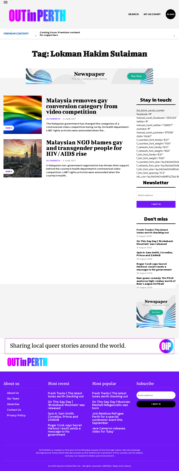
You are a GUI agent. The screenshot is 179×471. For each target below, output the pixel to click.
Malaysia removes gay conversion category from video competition (82, 106)
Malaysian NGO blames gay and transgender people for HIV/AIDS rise (84, 148)
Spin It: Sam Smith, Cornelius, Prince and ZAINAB (155, 253)
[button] (133, 14)
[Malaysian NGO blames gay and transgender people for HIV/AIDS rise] (22, 158)
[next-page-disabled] (174, 36)
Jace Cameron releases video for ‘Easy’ (108, 430)
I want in (156, 204)
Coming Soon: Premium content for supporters (60, 33)
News (9, 128)
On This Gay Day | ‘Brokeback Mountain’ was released (155, 242)
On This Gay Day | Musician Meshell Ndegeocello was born (111, 404)
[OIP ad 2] (89, 346)
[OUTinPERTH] (37, 15)
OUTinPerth (53, 118)
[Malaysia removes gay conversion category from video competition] (22, 115)
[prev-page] (36, 36)
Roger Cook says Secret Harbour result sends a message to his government (154, 267)
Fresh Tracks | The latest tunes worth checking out (153, 231)
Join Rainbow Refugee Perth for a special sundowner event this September (108, 418)
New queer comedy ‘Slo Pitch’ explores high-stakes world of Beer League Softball (156, 281)
